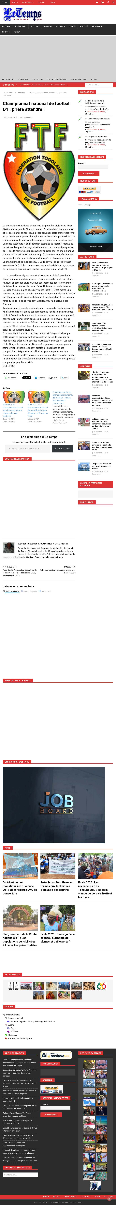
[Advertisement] (58, 56)
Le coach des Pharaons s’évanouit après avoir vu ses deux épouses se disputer (19, 1152)
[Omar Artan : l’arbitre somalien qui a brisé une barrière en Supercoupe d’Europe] (89, 1167)
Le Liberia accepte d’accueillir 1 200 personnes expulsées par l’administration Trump (101, 424)
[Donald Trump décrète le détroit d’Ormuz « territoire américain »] (89, 1101)
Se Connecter (8, 79)
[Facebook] (108, 2)
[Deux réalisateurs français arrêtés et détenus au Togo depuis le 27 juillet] (84, 266)
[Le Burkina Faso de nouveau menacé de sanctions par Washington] (89, 1157)
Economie (97, 26)
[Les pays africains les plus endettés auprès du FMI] (84, 466)
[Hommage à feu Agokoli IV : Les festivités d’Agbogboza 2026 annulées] (84, 326)
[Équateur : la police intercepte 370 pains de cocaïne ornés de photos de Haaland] (101, 1176)
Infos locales (70, 1197)
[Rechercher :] (99, 84)
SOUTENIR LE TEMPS (78, 79)
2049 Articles (61, 543)
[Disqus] (39, 633)
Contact (41, 2)
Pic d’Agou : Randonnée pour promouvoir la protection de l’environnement (102, 287)
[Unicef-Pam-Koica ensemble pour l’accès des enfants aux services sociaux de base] (64, 986)
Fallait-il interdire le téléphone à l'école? (95, 102)
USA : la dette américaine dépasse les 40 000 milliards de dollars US (20, 1107)
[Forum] (113, 2)
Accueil (6, 26)
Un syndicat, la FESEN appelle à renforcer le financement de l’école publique (102, 348)
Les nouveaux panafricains (97, 118)
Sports (6, 32)
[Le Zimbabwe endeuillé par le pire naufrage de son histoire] (89, 1148)
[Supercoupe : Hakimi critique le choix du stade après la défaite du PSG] (89, 1139)
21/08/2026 (98, 385)
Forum (52, 2)
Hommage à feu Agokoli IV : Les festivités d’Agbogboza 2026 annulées (102, 327)
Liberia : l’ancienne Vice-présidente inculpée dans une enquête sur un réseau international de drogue (102, 377)
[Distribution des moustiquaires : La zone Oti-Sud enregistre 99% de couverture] (20, 866)
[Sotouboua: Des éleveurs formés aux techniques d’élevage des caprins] (57, 866)
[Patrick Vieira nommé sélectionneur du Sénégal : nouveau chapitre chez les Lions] (89, 1120)
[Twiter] (96, 2)
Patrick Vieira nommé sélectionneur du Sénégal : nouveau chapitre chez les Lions (20, 1159)
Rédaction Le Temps (96, 111)
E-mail (82, 163)
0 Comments (26, 117)
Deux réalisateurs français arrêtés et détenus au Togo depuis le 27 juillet (102, 266)
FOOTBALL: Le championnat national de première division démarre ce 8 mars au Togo (38, 410)
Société (84, 26)
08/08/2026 (98, 333)
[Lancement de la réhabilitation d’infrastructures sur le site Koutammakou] (38, 995)
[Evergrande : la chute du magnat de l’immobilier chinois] (101, 1092)
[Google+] (102, 2)
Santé (72, 26)
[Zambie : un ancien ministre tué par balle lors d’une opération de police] (84, 445)
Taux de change (84, 205)
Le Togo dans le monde (96, 136)
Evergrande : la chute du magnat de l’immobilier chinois (17, 1122)
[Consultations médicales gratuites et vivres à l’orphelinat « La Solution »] (26, 986)
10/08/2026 (98, 312)
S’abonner (23, 79)
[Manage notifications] (109, 1199)
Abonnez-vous (62, 448)
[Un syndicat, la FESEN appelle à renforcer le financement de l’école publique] (84, 347)
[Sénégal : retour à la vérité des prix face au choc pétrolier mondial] (101, 1157)
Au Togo (35, 26)
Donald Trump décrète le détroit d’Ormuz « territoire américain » (20, 1129)
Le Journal (27, 2)
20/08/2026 (98, 471)
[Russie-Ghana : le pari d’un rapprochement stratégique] (89, 1111)
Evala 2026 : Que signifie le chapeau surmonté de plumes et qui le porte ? (57, 937)
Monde (97, 1197)
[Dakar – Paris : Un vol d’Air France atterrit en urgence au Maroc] (89, 1092)
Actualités (20, 26)
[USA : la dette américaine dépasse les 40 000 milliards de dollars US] (101, 1083)
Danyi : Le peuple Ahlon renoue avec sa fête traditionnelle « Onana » (102, 307)
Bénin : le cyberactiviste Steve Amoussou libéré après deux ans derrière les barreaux (102, 400)
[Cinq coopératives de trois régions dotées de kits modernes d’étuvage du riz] (76, 986)
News (14, 2)
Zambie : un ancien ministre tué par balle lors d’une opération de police (102, 446)
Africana (85, 366)
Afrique (48, 26)
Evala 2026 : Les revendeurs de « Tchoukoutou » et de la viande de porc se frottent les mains (95, 890)
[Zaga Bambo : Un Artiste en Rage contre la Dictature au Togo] (51, 995)
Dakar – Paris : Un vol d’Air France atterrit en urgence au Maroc (17, 1114)
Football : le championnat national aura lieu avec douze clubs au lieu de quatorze (13, 410)
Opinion (60, 26)
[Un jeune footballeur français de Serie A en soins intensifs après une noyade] (101, 1129)
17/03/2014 (12, 117)
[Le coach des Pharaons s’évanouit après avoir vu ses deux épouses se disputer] (101, 1111)
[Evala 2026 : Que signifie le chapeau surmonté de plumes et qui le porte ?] (57, 918)
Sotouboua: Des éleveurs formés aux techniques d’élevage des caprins (56, 886)
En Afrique (85, 1197)
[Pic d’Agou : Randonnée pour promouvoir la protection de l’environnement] (84, 287)
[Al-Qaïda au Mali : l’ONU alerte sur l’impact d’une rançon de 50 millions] (101, 1148)
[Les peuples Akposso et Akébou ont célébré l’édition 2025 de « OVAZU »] (51, 986)
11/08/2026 (98, 294)
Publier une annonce (56, 79)
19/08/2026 (98, 273)
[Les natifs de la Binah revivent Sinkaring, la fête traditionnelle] (64, 995)
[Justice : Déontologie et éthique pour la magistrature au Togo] (13, 986)
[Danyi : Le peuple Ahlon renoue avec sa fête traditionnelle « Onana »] (84, 308)
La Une (5, 2)
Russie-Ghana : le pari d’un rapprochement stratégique (14, 1144)
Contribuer (37, 79)
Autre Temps (87, 257)
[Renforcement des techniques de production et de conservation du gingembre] (89, 986)
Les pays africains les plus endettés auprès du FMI (101, 465)
